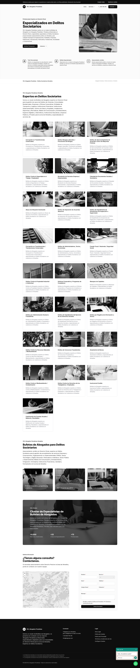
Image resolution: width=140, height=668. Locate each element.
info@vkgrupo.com (68, 638)
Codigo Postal (85, 587)
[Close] (136, 649)
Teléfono (101, 580)
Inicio (85, 6)
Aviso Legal (98, 631)
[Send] (135, 657)
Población (102, 587)
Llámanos (42, 46)
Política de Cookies (100, 634)
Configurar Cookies (100, 641)
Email (83, 580)
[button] (46, 589)
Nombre (83, 574)
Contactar (112, 6)
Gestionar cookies (112, 2)
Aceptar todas (101, 2)
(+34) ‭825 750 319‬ (67, 635)
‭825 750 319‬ (103, 6)
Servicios (91, 6)
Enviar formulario (98, 606)
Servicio (101, 574)
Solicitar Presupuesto (29, 46)
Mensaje (83, 593)
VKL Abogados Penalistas (34, 6)
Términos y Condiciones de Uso (103, 639)
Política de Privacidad (98, 601)
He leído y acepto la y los (97, 602)
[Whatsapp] (135, 663)
